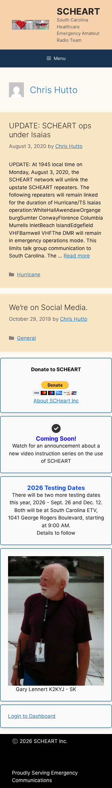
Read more (77, 256)
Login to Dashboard (32, 716)
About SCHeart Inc (56, 401)
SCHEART (78, 11)
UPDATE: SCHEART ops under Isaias (50, 130)
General (26, 338)
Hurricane (28, 274)
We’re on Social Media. (48, 307)
